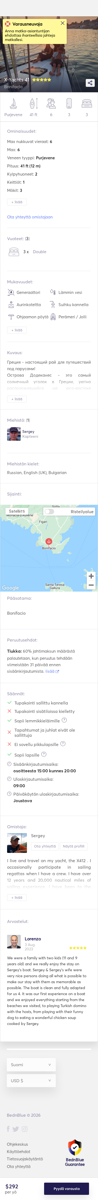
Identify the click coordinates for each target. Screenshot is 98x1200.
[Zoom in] (91, 576)
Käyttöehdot (18, 1151)
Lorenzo (33, 938)
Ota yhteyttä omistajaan (30, 217)
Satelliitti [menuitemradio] (17, 511)
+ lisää (16, 202)
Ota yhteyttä (45, 846)
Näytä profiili (73, 846)
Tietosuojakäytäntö (25, 1158)
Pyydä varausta (67, 1188)
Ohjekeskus (17, 1144)
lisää (50, 671)
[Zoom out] (91, 585)
